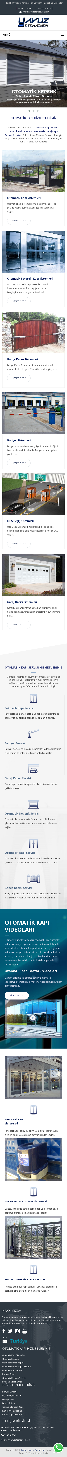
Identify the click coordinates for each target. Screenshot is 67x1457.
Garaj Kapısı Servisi (18, 778)
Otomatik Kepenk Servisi (22, 813)
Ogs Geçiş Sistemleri (12, 1395)
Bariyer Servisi (15, 743)
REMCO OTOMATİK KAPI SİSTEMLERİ (25, 1279)
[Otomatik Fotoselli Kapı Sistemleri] (33, 252)
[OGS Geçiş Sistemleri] (33, 494)
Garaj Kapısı (8, 1399)
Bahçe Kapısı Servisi (18, 888)
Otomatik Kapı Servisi (20, 853)
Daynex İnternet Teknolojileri (33, 1450)
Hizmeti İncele (19, 220)
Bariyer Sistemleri (19, 440)
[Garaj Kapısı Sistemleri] (33, 575)
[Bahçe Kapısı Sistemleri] (33, 332)
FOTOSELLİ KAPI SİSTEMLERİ (14, 1121)
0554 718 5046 (24, 8)
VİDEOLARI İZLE (16, 995)
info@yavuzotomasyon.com (36, 11)
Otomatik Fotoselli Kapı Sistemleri (30, 278)
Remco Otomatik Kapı (12, 1411)
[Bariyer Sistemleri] (33, 413)
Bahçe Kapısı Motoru (12, 1414)
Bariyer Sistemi (9, 1392)
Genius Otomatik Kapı (12, 1407)
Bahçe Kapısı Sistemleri (22, 359)
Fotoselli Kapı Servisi (19, 708)
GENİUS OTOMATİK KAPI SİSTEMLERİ (26, 1201)
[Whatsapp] (58, 1452)
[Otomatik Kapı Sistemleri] (33, 171)
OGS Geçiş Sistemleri (20, 521)
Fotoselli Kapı (8, 1403)
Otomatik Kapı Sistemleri (24, 198)
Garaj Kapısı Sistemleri (22, 602)
